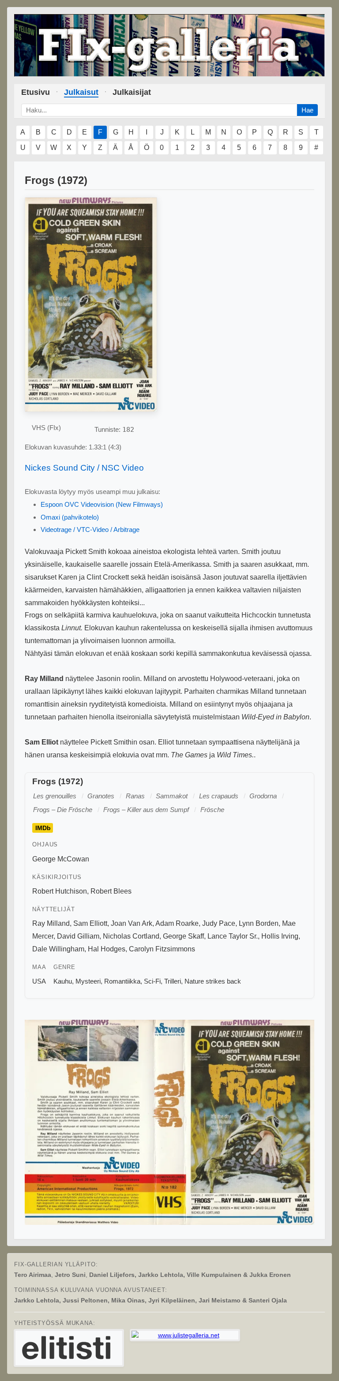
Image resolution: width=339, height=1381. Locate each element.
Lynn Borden (259, 923)
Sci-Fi (152, 981)
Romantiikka (122, 981)
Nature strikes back (213, 981)
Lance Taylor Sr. (232, 936)
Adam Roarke (177, 923)
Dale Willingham (58, 949)
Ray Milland (51, 923)
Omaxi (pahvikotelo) (70, 517)
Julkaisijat (132, 92)
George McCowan (60, 859)
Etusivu (35, 92)
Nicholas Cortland (131, 936)
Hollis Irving (279, 936)
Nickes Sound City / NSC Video (84, 467)
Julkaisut (81, 92)
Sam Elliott (90, 923)
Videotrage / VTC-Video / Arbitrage (90, 529)
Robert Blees (111, 891)
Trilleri (172, 981)
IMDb (43, 827)
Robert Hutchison (59, 891)
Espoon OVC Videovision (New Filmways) (102, 504)
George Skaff (183, 936)
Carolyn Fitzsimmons (162, 949)
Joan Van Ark (131, 923)
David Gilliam (78, 936)
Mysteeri (88, 981)
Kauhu (62, 981)
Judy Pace (218, 923)
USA (39, 981)
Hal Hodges (106, 949)
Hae (307, 110)
